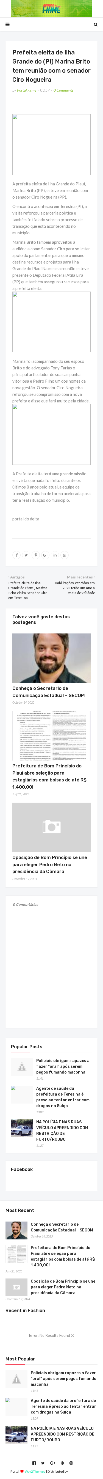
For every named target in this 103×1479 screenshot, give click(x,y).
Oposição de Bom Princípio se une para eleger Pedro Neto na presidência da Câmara (49, 864)
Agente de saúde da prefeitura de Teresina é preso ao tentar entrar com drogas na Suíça (63, 1097)
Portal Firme (26, 90)
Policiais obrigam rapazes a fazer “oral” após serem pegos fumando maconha (63, 1066)
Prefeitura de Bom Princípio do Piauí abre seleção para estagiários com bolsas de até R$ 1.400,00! (63, 1256)
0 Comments (63, 90)
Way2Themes (35, 1471)
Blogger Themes (80, 1471)
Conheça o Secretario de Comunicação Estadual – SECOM (62, 1227)
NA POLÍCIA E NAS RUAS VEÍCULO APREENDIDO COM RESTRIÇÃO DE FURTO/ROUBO (62, 1131)
